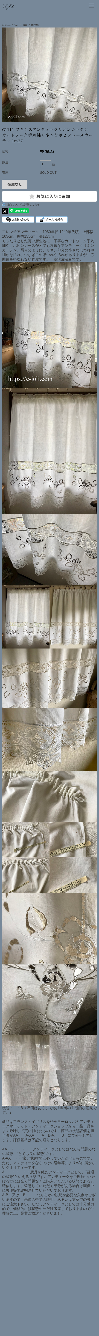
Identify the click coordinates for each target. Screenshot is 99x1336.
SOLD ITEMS (31, 25)
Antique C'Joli (10, 25)
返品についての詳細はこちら (23, 204)
